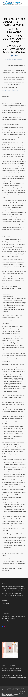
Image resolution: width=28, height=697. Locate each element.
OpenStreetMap (13, 654)
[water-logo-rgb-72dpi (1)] (11, 3)
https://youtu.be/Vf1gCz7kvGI (10, 90)
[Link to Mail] (22, 691)
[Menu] (24, 3)
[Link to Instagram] (20, 691)
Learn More (5, 603)
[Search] (20, 3)
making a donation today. (18, 677)
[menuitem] (20, 3)
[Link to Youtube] (25, 691)
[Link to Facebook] (18, 691)
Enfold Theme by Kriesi (14, 689)
